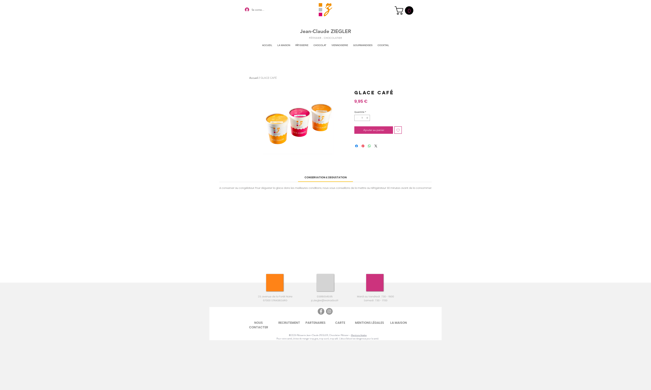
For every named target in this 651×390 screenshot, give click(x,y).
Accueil (253, 77)
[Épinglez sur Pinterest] (363, 146)
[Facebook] (321, 311)
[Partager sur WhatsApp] (369, 146)
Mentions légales (359, 335)
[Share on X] (376, 146)
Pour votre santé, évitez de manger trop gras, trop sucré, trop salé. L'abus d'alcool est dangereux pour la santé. (328, 338)
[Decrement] (357, 118)
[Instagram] (329, 311)
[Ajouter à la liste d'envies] (398, 130)
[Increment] (368, 118)
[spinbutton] (362, 118)
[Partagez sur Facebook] (356, 146)
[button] (405, 10)
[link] (325, 177)
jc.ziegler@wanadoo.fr (324, 300)
